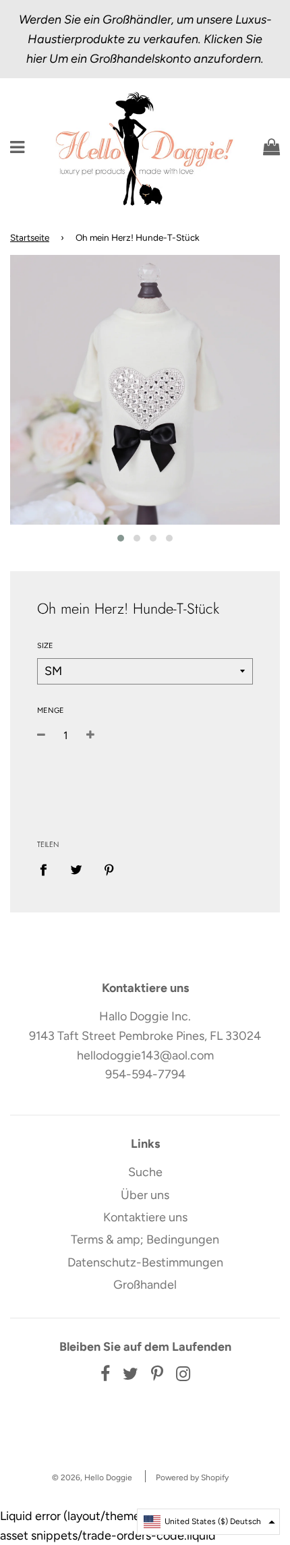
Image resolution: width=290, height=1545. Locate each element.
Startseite (29, 237)
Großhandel (145, 1284)
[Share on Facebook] (48, 869)
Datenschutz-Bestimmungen (145, 1262)
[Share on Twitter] (76, 869)
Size (45, 645)
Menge (50, 710)
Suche (145, 1172)
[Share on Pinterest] (109, 869)
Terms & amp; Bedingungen (145, 1239)
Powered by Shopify (192, 1477)
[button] (208, 1522)
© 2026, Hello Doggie (92, 1477)
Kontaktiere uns (145, 1217)
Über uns (145, 1195)
